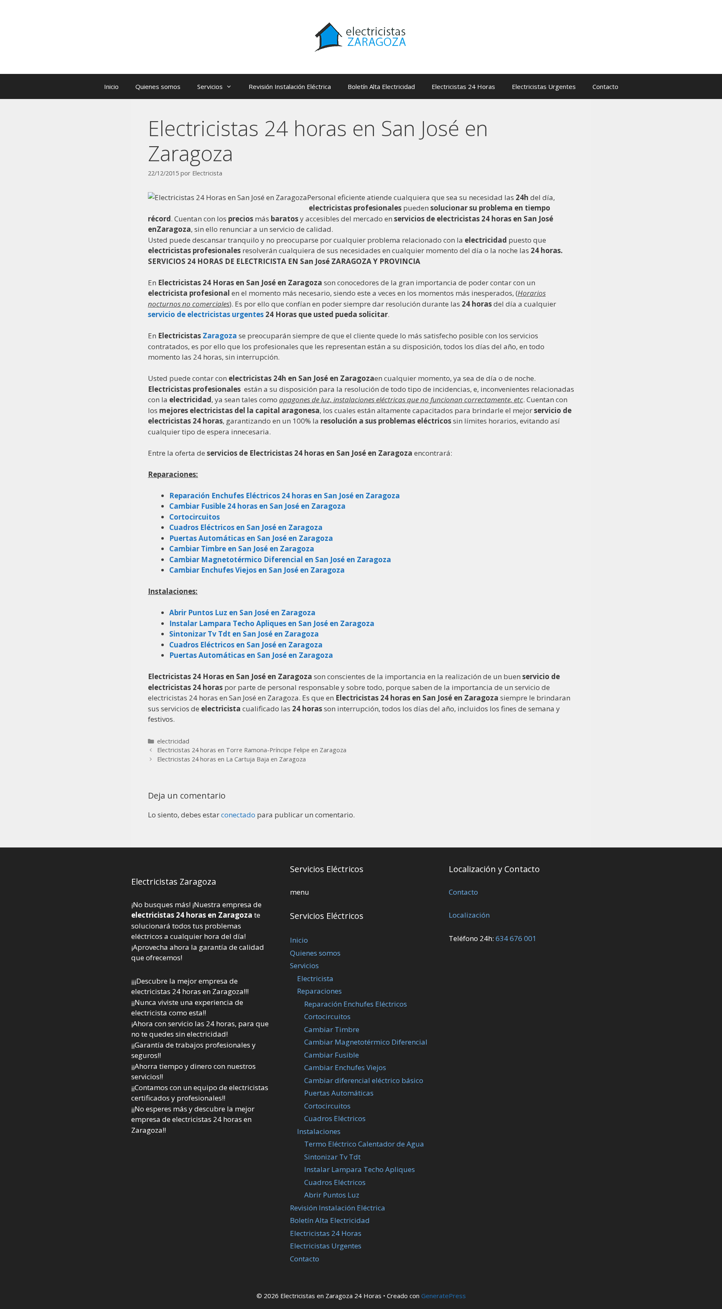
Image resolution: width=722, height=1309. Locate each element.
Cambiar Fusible (331, 1055)
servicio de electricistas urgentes (206, 314)
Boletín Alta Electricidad (381, 86)
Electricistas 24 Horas (463, 86)
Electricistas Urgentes (544, 86)
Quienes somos (157, 86)
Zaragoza (221, 335)
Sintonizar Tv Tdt (332, 1157)
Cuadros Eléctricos (335, 1118)
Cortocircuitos (327, 1016)
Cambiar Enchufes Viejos (345, 1067)
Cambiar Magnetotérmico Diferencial (365, 1042)
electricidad (173, 741)
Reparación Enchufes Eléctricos (355, 1004)
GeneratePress (443, 1295)
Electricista (315, 978)
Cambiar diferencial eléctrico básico (363, 1080)
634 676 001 (516, 938)
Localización (469, 915)
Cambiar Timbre (331, 1029)
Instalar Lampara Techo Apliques (359, 1169)
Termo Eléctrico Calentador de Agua (364, 1144)
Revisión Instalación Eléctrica (290, 86)
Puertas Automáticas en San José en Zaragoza (251, 655)
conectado (238, 814)
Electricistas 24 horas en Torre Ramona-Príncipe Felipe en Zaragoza (251, 750)
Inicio (111, 86)
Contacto (605, 86)
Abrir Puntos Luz (331, 1195)
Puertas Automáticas (339, 1093)
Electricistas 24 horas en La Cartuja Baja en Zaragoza (231, 759)
